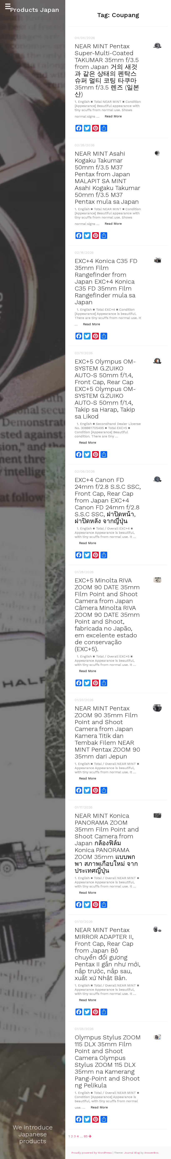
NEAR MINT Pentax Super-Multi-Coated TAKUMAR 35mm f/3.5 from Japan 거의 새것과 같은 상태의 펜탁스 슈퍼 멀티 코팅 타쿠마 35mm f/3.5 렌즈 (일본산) (107, 70)
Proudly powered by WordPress (92, 1152)
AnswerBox (151, 1152)
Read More (115, 116)
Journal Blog (132, 1152)
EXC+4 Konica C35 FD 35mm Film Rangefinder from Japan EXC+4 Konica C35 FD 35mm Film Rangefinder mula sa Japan (106, 281)
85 (86, 1136)
